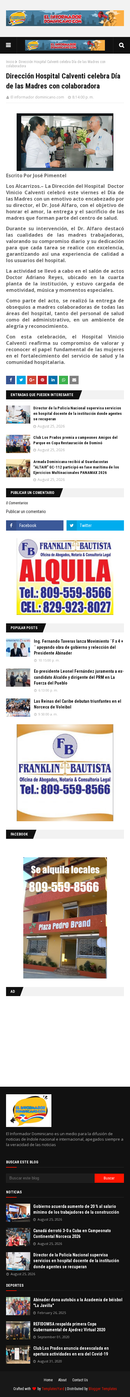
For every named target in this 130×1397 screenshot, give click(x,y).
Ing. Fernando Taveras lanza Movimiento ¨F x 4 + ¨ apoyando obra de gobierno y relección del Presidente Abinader (78, 647)
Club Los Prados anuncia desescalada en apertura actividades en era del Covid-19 (71, 1351)
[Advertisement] (44, 1040)
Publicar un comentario (26, 511)
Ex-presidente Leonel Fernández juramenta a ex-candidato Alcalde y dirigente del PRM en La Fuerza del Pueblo (79, 677)
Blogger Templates (103, 1389)
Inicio (10, 62)
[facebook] (34, 525)
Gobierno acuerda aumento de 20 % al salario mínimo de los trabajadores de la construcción (76, 1209)
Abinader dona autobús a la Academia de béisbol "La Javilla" (77, 1302)
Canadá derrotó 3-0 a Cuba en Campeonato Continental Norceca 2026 (72, 1233)
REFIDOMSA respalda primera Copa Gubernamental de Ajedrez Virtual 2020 (69, 1327)
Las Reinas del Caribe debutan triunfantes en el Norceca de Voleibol (77, 704)
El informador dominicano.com (37, 97)
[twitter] (95, 525)
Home (48, 1380)
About (62, 1380)
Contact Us (80, 1380)
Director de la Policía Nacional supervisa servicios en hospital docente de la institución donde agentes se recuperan (77, 413)
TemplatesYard (53, 1389)
